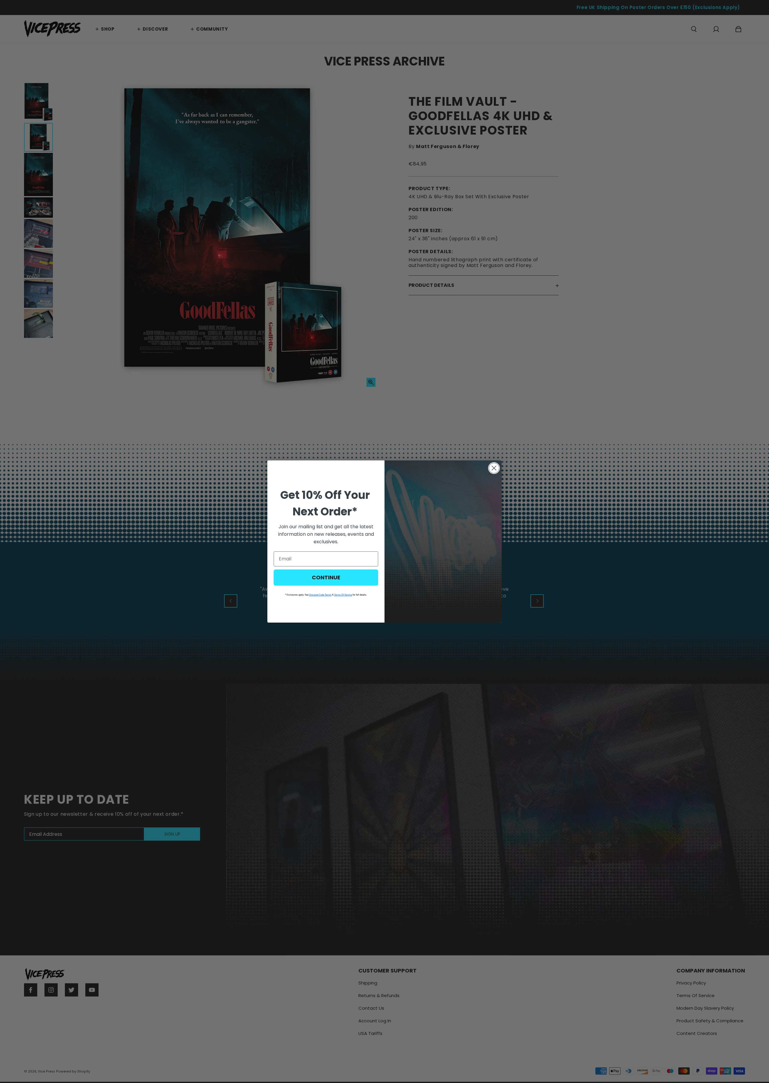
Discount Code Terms (320, 594)
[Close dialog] (494, 468)
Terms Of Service (343, 594)
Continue (326, 577)
